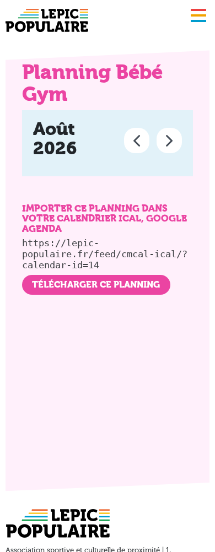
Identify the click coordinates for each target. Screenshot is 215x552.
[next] (169, 140)
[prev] (136, 140)
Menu (198, 15)
